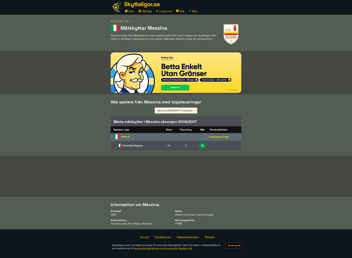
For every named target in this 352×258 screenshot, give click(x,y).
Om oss (144, 236)
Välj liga (146, 11)
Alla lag (116, 21)
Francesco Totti (219, 136)
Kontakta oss (163, 236)
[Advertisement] (176, 176)
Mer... (195, 11)
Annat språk (234, 245)
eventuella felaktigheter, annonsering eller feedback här (163, 248)
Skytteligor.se (142, 4)
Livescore (165, 11)
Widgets (210, 236)
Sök (182, 11)
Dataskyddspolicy (188, 236)
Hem (131, 11)
